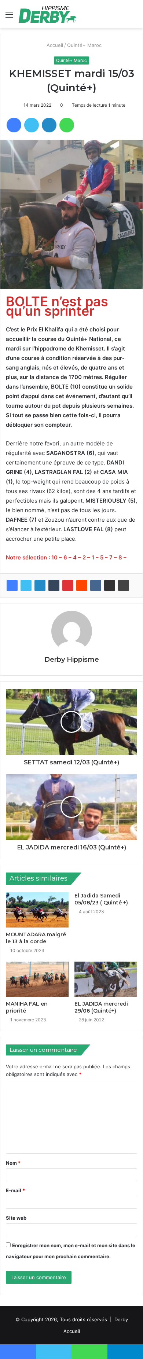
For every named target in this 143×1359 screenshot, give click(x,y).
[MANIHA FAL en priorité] (37, 979)
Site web (16, 1218)
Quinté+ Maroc (84, 45)
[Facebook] (12, 585)
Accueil (54, 45)
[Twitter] (26, 585)
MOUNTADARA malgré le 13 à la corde (36, 938)
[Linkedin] (39, 585)
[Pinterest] (67, 585)
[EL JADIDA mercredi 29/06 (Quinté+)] (105, 979)
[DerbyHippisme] (47, 14)
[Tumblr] (53, 585)
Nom (13, 1163)
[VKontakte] (95, 585)
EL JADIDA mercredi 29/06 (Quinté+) (101, 1007)
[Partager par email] (109, 585)
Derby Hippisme (71, 659)
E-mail (15, 1190)
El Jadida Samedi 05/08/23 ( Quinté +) (101, 899)
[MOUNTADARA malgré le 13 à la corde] (37, 910)
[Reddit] (81, 585)
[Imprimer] (123, 585)
